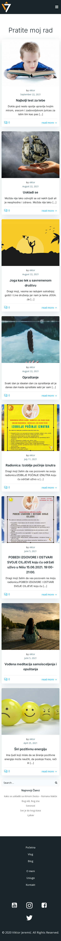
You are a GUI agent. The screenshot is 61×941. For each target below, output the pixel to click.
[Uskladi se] (30, 154)
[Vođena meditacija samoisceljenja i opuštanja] (30, 626)
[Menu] (56, 7)
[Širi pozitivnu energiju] (30, 711)
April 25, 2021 (30, 743)
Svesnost (30, 805)
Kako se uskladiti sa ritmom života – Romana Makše (30, 796)
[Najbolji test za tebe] (30, 62)
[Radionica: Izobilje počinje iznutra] (30, 427)
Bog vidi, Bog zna (30, 801)
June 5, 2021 (30, 551)
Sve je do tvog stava (30, 810)
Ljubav (30, 815)
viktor (32, 90)
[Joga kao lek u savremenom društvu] (30, 242)
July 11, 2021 (30, 459)
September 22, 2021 (30, 94)
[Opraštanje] (30, 339)
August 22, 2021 (30, 186)
